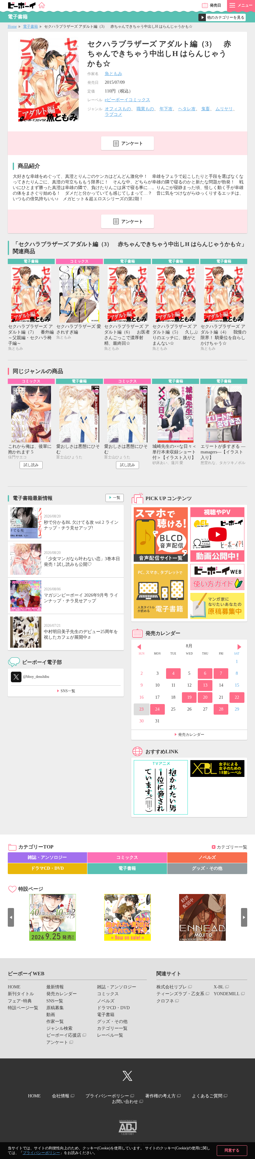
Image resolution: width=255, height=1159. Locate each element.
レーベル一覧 (110, 1035)
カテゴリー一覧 (232, 847)
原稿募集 (55, 1007)
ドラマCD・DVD (47, 868)
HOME (14, 987)
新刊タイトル (21, 993)
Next (239, 647)
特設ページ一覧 (23, 1007)
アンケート (132, 143)
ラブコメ (113, 114)
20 (205, 697)
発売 (215, 5)
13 (205, 685)
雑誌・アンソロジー (47, 857)
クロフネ (165, 1001)
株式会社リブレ (171, 987)
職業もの (145, 108)
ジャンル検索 (59, 1028)
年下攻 (166, 108)
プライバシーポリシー (41, 1153)
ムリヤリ (224, 108)
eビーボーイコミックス (127, 99)
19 (189, 697)
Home (12, 26)
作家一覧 (55, 1021)
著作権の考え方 (160, 1096)
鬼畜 (205, 108)
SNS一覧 (68, 691)
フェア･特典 (20, 1001)
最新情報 (55, 987)
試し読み (31, 465)
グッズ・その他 (207, 868)
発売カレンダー (191, 734)
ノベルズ (207, 857)
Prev (139, 647)
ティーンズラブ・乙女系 (180, 993)
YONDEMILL (227, 993)
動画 (50, 1014)
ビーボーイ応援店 (63, 1035)
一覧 (116, 497)
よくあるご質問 (207, 1096)
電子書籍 (30, 26)
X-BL (219, 987)
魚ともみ (113, 73)
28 (221, 709)
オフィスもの (118, 108)
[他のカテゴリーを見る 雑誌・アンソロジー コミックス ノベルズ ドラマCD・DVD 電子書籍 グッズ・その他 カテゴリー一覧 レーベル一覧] (222, 17)
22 (237, 697)
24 (157, 709)
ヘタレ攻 (187, 108)
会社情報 (60, 1096)
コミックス (127, 857)
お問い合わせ (125, 1101)
